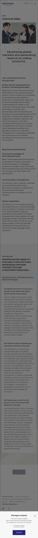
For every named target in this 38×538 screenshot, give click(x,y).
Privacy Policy (19, 525)
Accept (19, 532)
